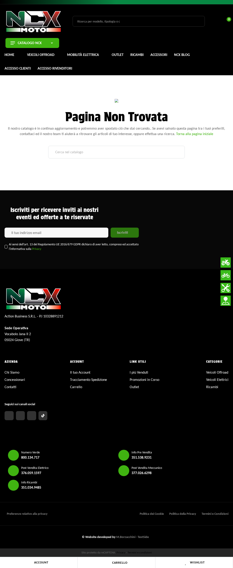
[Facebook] (9, 415)
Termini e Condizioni (215, 514)
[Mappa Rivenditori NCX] (225, 301)
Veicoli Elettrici (217, 379)
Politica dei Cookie (152, 514)
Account (41, 562)
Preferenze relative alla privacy (27, 514)
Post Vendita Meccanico (147, 468)
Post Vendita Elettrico (34, 468)
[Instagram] (20, 415)
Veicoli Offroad (217, 372)
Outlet (134, 387)
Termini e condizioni (140, 552)
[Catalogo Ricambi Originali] (225, 288)
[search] (198, 21)
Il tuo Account (80, 372)
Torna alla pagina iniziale (194, 134)
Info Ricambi (29, 482)
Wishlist (197, 562)
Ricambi (212, 387)
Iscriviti (122, 232)
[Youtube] (31, 415)
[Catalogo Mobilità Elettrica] (225, 275)
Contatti (10, 387)
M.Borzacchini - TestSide (132, 537)
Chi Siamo (12, 372)
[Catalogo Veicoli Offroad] (225, 262)
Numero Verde (30, 452)
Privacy (36, 249)
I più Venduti (139, 372)
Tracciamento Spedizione (88, 379)
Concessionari (15, 379)
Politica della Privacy (182, 514)
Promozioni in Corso (144, 379)
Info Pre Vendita (142, 452)
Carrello (119, 563)
